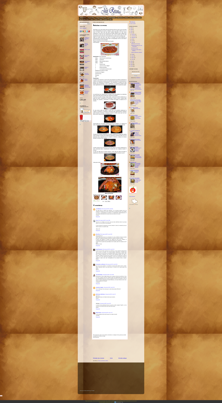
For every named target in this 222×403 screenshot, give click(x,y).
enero (132, 59)
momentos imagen (99, 287)
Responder (98, 216)
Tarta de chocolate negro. (86, 44)
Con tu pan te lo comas (135, 154)
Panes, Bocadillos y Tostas (84, 19)
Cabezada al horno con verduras (87, 92)
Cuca (97, 220)
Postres (96, 19)
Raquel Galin (98, 312)
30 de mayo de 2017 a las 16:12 (108, 249)
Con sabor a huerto (134, 107)
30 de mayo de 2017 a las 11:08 (104, 220)
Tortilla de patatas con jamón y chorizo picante (138, 117)
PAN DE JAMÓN (138, 140)
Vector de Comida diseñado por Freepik (87, 390)
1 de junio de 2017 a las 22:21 (109, 287)
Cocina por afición (134, 115)
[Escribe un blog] (106, 201)
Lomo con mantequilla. (87, 74)
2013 (131, 66)
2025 (131, 27)
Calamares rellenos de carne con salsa (87, 86)
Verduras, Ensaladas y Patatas (101, 17)
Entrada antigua (122, 358)
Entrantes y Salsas (91, 17)
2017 (131, 32)
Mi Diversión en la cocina (135, 99)
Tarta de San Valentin (87, 56)
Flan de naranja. (86, 80)
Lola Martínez (98, 208)
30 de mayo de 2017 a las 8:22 (107, 208)
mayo (132, 42)
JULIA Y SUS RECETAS (134, 83)
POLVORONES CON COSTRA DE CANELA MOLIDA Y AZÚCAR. (137, 165)
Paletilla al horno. (86, 68)
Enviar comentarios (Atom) (103, 360)
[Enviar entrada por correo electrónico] (103, 201)
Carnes (131, 17)
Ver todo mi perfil (132, 23)
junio (132, 40)
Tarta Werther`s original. (87, 62)
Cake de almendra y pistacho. (136, 52)
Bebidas (101, 19)
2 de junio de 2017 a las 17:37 (106, 312)
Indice (110, 19)
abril (132, 54)
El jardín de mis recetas (135, 139)
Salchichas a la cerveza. (135, 43)
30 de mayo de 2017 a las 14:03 (106, 234)
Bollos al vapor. (87, 49)
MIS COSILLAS (133, 162)
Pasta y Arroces (120, 17)
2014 (131, 64)
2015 (131, 62)
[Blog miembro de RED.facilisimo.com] (80, 124)
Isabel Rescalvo (99, 249)
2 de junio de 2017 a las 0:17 (110, 294)
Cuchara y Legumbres (112, 17)
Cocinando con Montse (100, 264)
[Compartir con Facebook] (108, 201)
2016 (131, 61)
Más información (118, 402)
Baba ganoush (137, 108)
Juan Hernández (99, 274)
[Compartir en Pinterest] (109, 201)
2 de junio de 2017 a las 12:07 (105, 303)
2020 (131, 29)
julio (132, 39)
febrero (132, 57)
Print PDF (97, 201)
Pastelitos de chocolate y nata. (87, 38)
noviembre (133, 35)
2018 (131, 31)
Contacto (105, 19)
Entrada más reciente (98, 358)
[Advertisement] (110, 348)
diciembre (133, 34)
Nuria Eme (98, 234)
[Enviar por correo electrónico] (105, 201)
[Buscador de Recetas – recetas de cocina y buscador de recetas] (132, 193)
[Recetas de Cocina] (133, 205)
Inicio (111, 358)
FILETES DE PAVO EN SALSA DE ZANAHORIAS (138, 156)
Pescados (126, 17)
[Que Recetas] (132, 196)
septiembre (133, 37)
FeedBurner (138, 77)
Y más (122, 402)
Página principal (83, 17)
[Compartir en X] (107, 201)
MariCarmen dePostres (100, 294)
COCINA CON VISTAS (134, 170)
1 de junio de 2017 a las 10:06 (108, 274)
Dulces (92, 19)
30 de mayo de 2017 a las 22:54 (111, 264)
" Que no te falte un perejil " (135, 92)
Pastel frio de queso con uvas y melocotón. (136, 46)
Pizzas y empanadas (137, 17)
